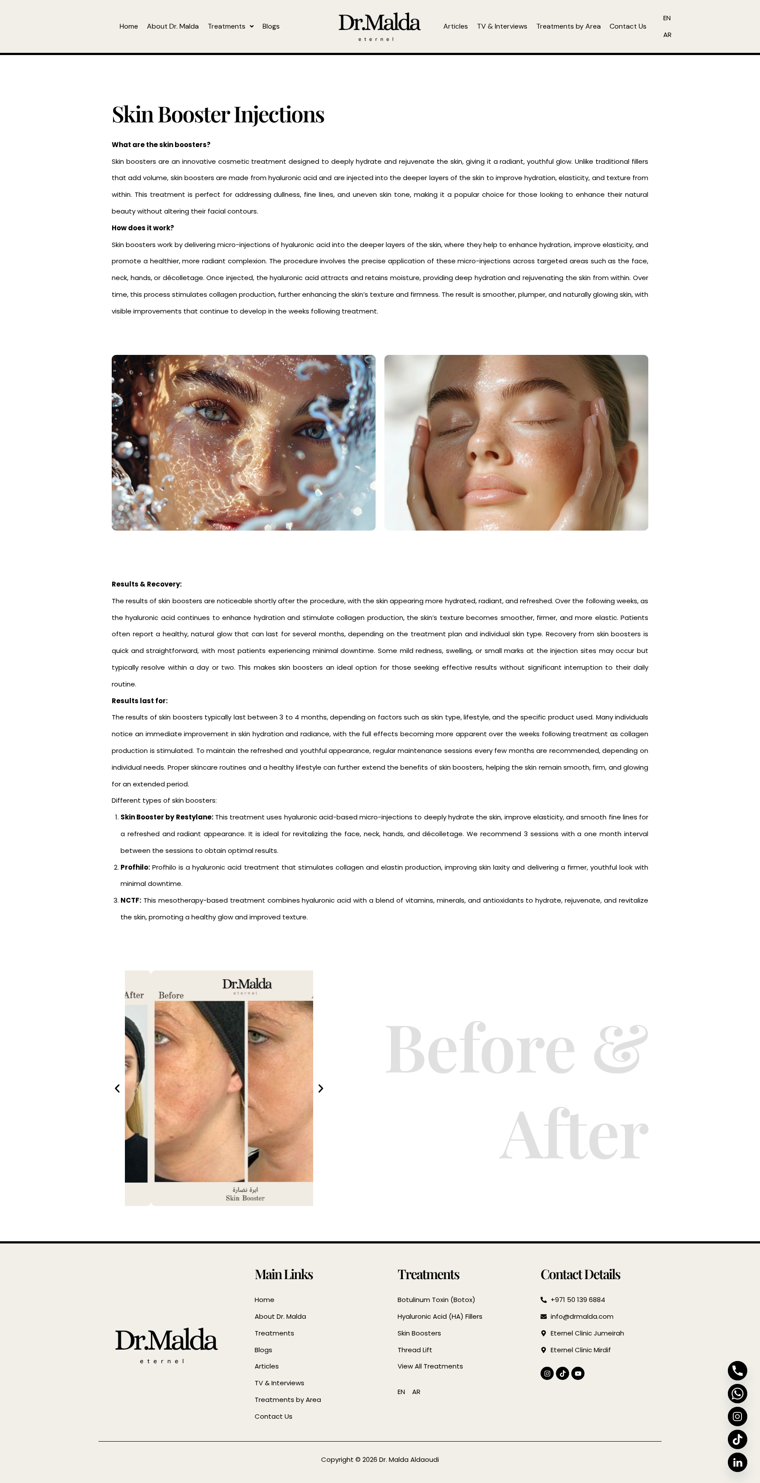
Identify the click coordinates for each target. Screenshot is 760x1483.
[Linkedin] (737, 1462)
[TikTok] (737, 1439)
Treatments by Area (568, 26)
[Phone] (737, 1370)
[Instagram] (737, 1416)
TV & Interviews (502, 26)
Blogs (271, 26)
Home (129, 26)
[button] (230, 26)
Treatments (226, 26)
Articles (455, 26)
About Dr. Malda (173, 26)
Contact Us (628, 26)
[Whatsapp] (737, 1393)
